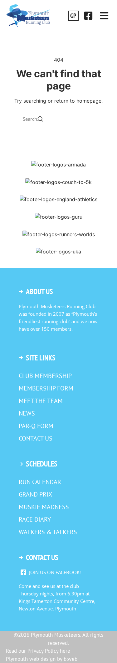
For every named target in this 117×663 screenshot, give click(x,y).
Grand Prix (35, 494)
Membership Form (46, 388)
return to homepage (77, 101)
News (27, 413)
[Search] (40, 120)
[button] (104, 16)
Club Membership (45, 376)
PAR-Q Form (36, 426)
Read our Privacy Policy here (38, 650)
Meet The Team (41, 401)
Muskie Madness (44, 507)
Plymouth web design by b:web (41, 658)
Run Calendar (40, 482)
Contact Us (35, 438)
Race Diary (35, 519)
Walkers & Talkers (48, 532)
